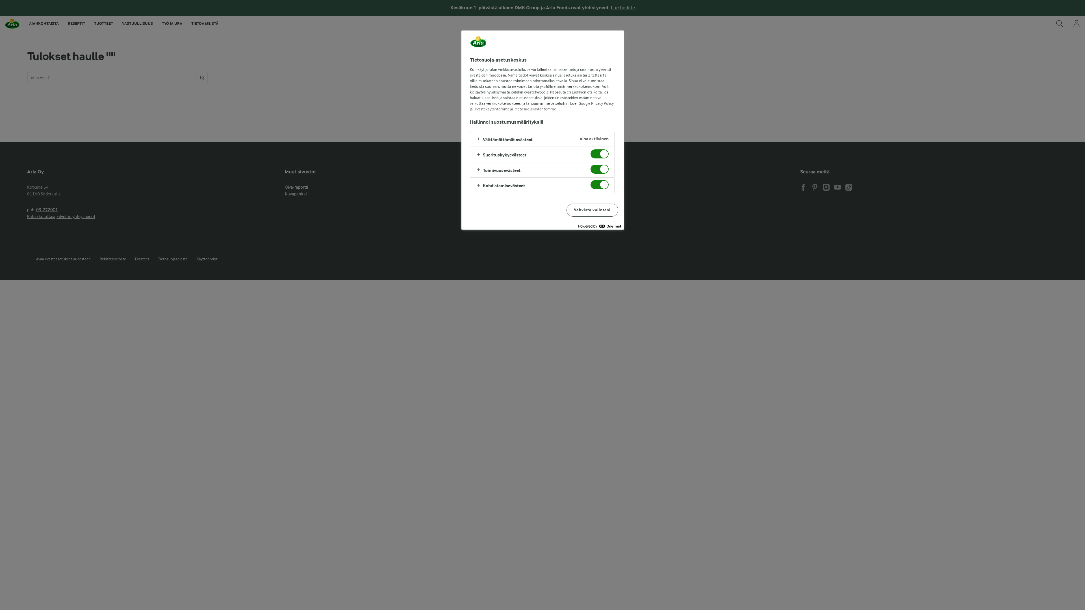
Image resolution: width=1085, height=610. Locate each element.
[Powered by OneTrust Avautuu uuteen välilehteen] (599, 226)
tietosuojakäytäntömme (535, 109)
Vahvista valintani (592, 210)
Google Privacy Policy (596, 103)
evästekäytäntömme (492, 109)
